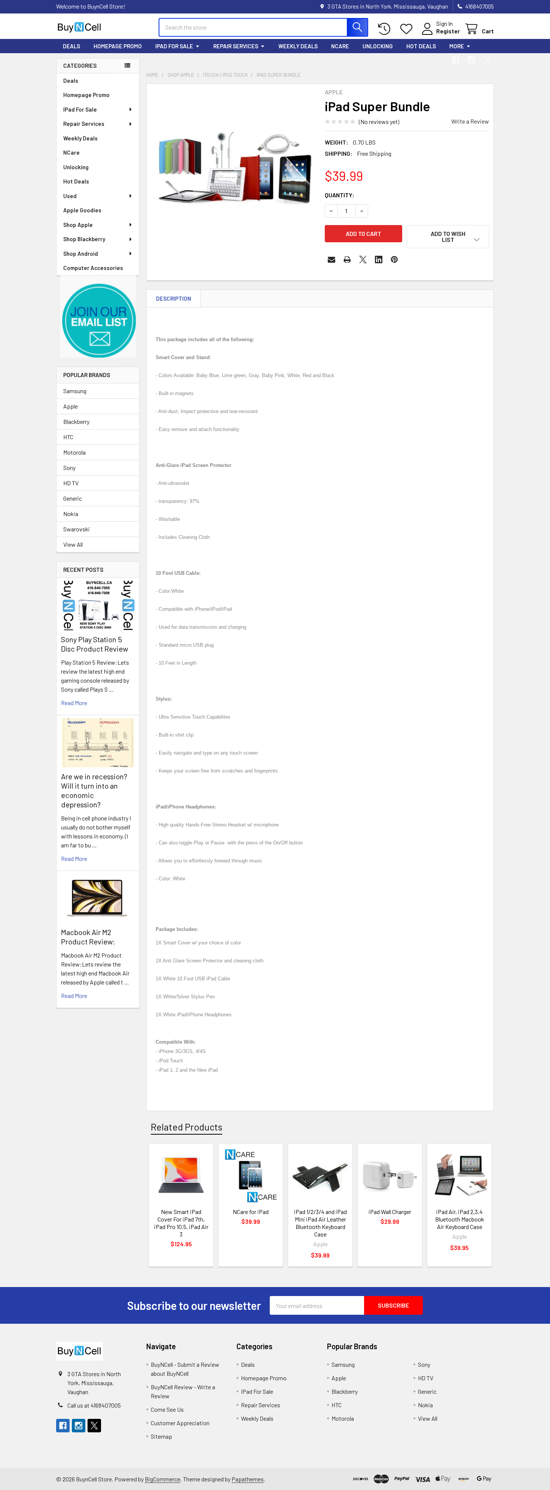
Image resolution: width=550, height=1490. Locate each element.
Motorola (74, 452)
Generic (72, 498)
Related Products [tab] (186, 1126)
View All (73, 544)
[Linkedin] (378, 259)
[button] (98, 317)
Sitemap (161, 1436)
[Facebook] (455, 60)
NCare (340, 46)
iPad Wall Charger (390, 1211)
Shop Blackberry (84, 239)
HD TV (71, 482)
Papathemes (248, 1479)
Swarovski (76, 528)
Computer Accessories (93, 267)
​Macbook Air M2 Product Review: (88, 937)
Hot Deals (421, 46)
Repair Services (235, 46)
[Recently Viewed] (386, 29)
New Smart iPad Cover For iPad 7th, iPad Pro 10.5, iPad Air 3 (181, 1223)
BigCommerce (162, 1479)
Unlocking (378, 46)
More (456, 46)
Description (173, 298)
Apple (70, 406)
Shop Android (80, 253)
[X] (487, 60)
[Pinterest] (394, 259)
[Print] (347, 259)
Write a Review (470, 121)
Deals (71, 46)
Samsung (74, 390)
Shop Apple (78, 224)
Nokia (70, 513)
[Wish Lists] (408, 29)
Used (70, 195)
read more (74, 702)
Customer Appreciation (180, 1422)
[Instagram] (471, 60)
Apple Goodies (82, 210)
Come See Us (167, 1409)
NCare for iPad (251, 1211)
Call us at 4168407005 (94, 1405)
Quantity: (339, 194)
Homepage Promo (118, 46)
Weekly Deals (298, 46)
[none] (233, 170)
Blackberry (76, 421)
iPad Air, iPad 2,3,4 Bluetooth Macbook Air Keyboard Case (459, 1219)
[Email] (331, 259)
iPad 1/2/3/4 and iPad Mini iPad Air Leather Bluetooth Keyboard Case (320, 1223)
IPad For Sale (174, 46)
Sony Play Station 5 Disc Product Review (94, 644)
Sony (69, 467)
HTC (68, 436)
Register (448, 30)
